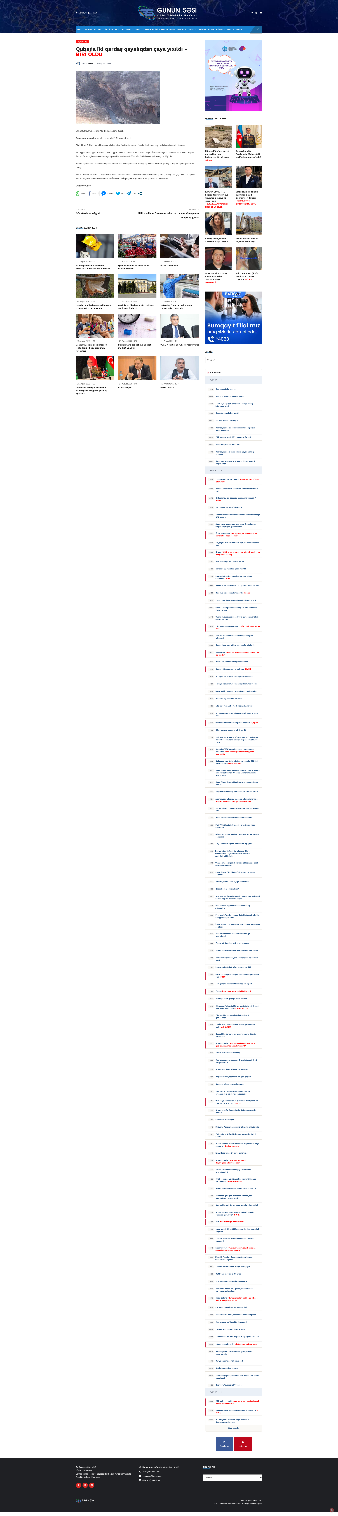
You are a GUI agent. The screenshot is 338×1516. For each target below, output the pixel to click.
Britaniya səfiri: (235, 1044)
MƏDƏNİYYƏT (182, 29)
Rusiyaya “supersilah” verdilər (229, 1385)
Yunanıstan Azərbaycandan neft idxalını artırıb (236, 600)
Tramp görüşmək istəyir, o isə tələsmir (232, 943)
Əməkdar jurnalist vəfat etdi (228, 444)
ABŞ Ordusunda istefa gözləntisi (229, 396)
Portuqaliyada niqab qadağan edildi (231, 1307)
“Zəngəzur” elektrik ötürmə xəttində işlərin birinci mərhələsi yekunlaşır (237, 1007)
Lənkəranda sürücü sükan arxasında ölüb (233, 967)
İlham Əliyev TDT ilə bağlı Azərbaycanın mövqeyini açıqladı (237, 925)
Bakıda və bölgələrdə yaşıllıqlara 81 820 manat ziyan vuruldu (236, 609)
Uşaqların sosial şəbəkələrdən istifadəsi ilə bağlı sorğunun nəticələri (91, 348)
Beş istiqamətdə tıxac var (227, 1368)
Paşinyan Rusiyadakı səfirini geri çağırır (233, 1077)
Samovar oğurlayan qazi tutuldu (229, 1084)
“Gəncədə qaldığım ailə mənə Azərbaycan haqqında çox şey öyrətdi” (91, 390)
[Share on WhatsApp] (81, 193)
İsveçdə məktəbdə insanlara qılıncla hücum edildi (237, 585)
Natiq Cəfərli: (167, 387)
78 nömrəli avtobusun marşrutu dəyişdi (232, 1266)
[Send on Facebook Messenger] (108, 193)
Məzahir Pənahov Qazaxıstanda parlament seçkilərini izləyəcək (233, 1258)
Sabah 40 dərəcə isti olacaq (228, 1053)
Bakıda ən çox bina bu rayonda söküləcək (247, 240)
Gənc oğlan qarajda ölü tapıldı (229, 507)
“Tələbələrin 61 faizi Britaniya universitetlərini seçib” (235, 1135)
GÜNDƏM (89, 29)
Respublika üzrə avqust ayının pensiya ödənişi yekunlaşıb (236, 1035)
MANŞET (80, 29)
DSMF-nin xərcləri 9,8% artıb (228, 1274)
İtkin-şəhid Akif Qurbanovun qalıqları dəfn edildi (237, 1205)
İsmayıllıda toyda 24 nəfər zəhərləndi (231, 1153)
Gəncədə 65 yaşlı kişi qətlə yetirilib (231, 569)
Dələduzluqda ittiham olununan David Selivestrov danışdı (247, 198)
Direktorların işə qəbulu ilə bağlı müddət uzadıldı (237, 950)
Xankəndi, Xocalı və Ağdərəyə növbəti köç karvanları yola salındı (234, 1290)
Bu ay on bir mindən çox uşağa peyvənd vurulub (236, 691)
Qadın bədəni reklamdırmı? (227, 889)
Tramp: (233, 991)
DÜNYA (128, 29)
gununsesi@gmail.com (151, 1476)
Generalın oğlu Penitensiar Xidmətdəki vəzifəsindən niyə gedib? (249, 154)
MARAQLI (239, 29)
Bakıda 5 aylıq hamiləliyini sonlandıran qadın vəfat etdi (237, 975)
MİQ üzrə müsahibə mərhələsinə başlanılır (234, 706)
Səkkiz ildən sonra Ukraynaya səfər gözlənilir (235, 645)
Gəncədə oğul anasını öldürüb (229, 698)
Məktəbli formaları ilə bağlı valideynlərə (236, 723)
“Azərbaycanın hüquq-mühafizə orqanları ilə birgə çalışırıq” (237, 1144)
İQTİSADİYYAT (108, 29)
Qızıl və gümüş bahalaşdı (227, 420)
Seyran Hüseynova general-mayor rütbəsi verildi (237, 791)
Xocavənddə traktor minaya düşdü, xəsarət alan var (237, 714)
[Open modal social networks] (139, 193)
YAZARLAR (193, 29)
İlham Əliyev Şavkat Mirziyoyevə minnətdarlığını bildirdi (237, 783)
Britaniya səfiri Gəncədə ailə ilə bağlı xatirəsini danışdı (236, 1111)
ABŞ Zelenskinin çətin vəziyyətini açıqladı (233, 844)
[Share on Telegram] (131, 193)
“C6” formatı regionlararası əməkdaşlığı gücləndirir (232, 907)
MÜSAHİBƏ (163, 29)
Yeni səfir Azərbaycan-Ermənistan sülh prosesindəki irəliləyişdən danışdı (233, 1092)
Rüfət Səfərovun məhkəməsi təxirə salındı (234, 817)
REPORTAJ (136, 29)
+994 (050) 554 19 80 (151, 1472)
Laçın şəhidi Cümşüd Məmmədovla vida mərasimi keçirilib (237, 1230)
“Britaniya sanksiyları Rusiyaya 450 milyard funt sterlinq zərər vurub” (236, 1102)
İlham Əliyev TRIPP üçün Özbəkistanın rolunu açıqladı (235, 873)
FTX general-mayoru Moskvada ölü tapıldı (234, 984)
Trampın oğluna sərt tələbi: (238, 480)
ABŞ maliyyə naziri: (237, 1402)
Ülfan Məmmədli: (169, 265)
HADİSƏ (211, 29)
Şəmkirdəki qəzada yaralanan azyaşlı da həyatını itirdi (237, 959)
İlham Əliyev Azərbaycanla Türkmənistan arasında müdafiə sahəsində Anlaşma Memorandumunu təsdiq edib (238, 772)
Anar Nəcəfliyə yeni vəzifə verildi (229, 561)
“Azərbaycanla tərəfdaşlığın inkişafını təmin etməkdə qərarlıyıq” (234, 1213)
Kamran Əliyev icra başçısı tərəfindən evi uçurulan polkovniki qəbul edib (216, 199)
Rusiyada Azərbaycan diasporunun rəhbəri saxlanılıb (234, 577)
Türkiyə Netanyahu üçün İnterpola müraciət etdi (236, 684)
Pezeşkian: (237, 653)
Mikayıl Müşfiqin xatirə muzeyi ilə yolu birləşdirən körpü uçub (217, 155)
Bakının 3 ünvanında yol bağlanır (233, 669)
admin (90, 64)
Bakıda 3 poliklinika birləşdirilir (233, 593)
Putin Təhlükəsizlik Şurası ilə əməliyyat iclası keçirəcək (235, 826)
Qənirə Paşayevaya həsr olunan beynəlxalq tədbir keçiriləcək (237, 1376)
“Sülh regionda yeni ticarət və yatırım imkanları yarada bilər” (236, 1180)
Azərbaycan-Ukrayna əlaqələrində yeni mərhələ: (236, 800)
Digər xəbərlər (233, 1428)
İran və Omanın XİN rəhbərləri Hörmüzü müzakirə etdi (237, 490)
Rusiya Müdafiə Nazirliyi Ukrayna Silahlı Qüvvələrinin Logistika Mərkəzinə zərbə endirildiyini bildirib (232, 853)
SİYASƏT (97, 29)
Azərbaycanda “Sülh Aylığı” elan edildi (232, 882)
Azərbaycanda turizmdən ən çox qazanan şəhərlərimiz (234, 1352)
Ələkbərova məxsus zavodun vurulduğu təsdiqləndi (233, 935)
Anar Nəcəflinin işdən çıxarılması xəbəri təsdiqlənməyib (216, 277)
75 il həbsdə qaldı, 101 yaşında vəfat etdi (233, 437)
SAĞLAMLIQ (220, 29)
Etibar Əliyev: (125, 387)
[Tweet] (120, 193)
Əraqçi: (238, 553)
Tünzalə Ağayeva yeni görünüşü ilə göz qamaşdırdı (233, 1016)
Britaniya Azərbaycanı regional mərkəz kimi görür (237, 1127)
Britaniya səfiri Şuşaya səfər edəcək (231, 999)
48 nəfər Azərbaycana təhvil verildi (231, 730)
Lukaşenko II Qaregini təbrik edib (230, 1329)
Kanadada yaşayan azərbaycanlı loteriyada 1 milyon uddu (235, 462)
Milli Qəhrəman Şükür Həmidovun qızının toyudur (247, 276)
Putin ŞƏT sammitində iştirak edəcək (232, 662)
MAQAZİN (230, 29)
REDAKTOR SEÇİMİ (150, 29)
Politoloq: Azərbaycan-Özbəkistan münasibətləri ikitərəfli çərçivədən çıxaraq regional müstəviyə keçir (237, 739)
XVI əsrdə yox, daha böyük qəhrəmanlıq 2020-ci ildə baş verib (237, 762)
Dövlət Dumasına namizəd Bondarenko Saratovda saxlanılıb (237, 835)
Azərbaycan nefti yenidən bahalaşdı (231, 1322)
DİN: (230, 1222)
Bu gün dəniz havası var (226, 389)
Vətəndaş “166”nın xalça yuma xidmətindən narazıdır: (235, 751)
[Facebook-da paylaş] (92, 193)
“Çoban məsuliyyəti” (236, 1344)
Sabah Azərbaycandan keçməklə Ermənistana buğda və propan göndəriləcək (235, 525)
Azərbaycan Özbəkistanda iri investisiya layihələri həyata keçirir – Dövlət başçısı (237, 897)
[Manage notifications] (332, 1510)
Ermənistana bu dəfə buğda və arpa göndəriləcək (237, 1337)
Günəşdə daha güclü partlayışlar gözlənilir (234, 676)
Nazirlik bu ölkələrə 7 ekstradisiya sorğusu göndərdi (234, 637)
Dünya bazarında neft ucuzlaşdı (229, 1361)
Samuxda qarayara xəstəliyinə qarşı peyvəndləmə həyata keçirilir (237, 618)
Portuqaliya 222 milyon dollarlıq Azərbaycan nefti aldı (237, 809)
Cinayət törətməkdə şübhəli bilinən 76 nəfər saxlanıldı (235, 1239)
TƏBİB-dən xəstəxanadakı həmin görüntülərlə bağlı (235, 1026)
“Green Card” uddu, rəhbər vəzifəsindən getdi (236, 1315)
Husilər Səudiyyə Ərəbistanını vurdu (231, 1281)
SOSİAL (172, 29)
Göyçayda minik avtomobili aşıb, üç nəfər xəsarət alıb (237, 544)
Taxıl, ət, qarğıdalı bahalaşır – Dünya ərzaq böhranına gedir (234, 405)
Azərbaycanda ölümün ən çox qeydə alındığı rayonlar (235, 453)
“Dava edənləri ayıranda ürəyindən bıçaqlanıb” (237, 1411)
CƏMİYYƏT (119, 29)
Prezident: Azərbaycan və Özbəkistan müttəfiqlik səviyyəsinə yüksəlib (237, 916)
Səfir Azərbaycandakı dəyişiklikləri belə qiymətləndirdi (233, 1170)
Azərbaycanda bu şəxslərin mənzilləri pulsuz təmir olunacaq (235, 429)
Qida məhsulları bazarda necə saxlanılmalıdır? (237, 499)
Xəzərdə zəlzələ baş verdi (227, 413)
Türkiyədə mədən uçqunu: (238, 627)
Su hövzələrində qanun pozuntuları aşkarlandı (236, 1188)
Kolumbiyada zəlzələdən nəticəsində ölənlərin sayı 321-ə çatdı (238, 516)
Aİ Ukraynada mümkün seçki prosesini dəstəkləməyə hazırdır (232, 1421)
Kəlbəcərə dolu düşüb (224, 1119)
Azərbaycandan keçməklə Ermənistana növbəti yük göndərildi (236, 1061)
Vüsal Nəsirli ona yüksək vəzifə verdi (179, 345)
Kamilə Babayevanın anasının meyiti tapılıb (217, 240)
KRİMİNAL (203, 29)
